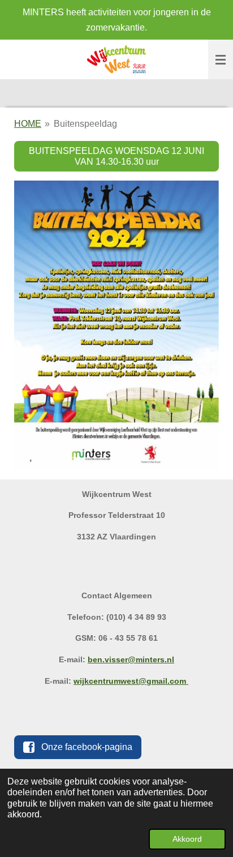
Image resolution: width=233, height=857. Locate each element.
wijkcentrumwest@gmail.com (131, 680)
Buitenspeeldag (85, 123)
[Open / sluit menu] (220, 59)
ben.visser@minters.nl (131, 659)
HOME (27, 123)
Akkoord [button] (187, 838)
